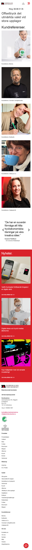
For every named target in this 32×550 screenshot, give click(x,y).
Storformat (4, 458)
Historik (3, 541)
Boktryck (4, 495)
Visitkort (4, 439)
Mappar (4, 448)
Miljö (3, 539)
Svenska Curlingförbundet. (8, 523)
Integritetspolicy (6, 544)
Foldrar (3, 444)
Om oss (4, 534)
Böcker (3, 455)
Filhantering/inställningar (8, 497)
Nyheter (4, 537)
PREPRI (4, 465)
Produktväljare (5, 437)
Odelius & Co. (5, 520)
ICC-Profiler (5, 467)
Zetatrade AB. (5, 525)
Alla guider (4, 476)
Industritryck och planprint (8, 481)
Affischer (4, 451)
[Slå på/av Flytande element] (26, 545)
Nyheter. (6, 253)
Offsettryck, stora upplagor (8, 490)
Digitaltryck (4, 493)
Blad (3, 441)
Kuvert (3, 453)
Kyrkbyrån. (4, 518)
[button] (3, 229)
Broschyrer (4, 446)
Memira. (4, 515)
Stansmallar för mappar (8, 478)
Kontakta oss (5, 532)
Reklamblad (5, 500)
